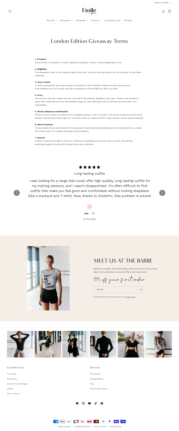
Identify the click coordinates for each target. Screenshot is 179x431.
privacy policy (130, 297)
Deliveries (12, 379)
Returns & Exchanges (17, 384)
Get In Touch (13, 393)
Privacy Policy (115, 427)
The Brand (95, 374)
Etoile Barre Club (98, 389)
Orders (10, 389)
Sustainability (96, 379)
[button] (10, 11)
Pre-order (11, 374)
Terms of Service (100, 427)
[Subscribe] (141, 289)
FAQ (92, 384)
